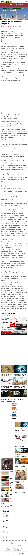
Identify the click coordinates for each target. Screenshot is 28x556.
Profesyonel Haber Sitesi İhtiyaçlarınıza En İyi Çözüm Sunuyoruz (16, 4)
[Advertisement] (14, 96)
